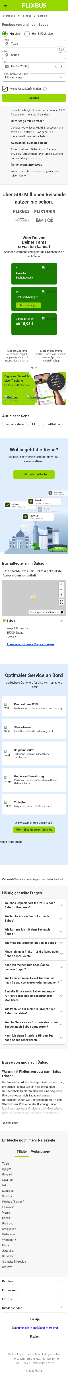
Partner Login (16, 1354)
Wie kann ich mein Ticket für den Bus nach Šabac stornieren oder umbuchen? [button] (32, 980)
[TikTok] (37, 1345)
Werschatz (9, 1240)
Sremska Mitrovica (14, 1261)
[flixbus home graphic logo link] (34, 5)
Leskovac (8, 1207)
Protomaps (35, 612)
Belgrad (7, 1174)
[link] (34, 495)
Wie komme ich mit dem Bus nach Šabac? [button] (27, 932)
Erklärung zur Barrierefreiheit (43, 1358)
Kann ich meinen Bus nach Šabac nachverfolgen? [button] (27, 967)
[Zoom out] (61, 589)
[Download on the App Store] (47, 1328)
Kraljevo (7, 1267)
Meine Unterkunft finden (25, 88)
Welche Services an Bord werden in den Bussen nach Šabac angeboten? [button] (31, 1024)
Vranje (6, 1212)
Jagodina (8, 1250)
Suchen (34, 97)
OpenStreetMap (51, 612)
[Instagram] (33, 1345)
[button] (34, 44)
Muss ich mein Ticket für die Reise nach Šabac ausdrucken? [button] (32, 954)
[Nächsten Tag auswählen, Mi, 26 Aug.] (61, 66)
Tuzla (5, 1163)
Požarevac (9, 1234)
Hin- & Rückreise (42, 33)
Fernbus (26, 15)
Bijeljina (6, 1169)
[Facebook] (32, 1345)
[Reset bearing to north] (61, 595)
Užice (5, 1245)
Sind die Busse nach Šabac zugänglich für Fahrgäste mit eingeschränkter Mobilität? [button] (30, 996)
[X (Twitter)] (36, 1345)
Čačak (6, 1218)
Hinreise (15, 33)
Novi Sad (7, 1180)
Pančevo (7, 1223)
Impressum (18, 1358)
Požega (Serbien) (13, 1201)
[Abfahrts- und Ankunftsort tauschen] (60, 49)
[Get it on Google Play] (24, 1328)
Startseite (9, 15)
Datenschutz (33, 1354)
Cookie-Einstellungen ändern (38, 1363)
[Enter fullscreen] (61, 602)
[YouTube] (34, 1345)
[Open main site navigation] (5, 5)
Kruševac (8, 1256)
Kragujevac (9, 1229)
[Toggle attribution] (62, 612)
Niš (4, 1185)
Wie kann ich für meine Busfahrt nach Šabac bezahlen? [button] (30, 1011)
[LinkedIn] (35, 1345)
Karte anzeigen (28, 305)
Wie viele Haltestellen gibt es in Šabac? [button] (31, 943)
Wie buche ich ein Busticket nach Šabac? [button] (27, 918)
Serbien (42, 15)
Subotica (8, 1191)
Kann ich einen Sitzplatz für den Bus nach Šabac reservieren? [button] (29, 1038)
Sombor (7, 1196)
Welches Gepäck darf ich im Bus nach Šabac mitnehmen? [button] (30, 905)
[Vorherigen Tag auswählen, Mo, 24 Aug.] (56, 66)
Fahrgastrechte (51, 1354)
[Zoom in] (61, 584)
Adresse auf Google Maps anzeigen (30, 644)
